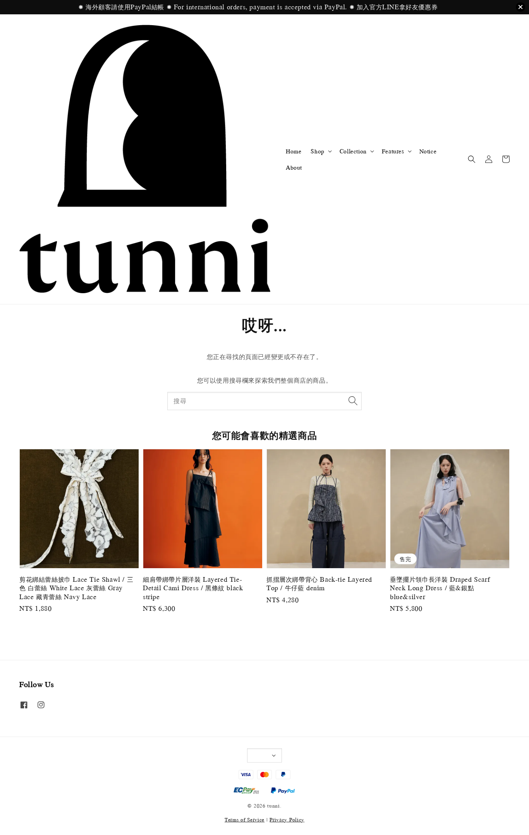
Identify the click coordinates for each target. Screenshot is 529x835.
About (294, 167)
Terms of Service (244, 819)
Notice (428, 151)
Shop (317, 151)
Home (293, 151)
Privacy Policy (287, 819)
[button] (471, 159)
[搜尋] (352, 400)
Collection (353, 151)
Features (393, 151)
